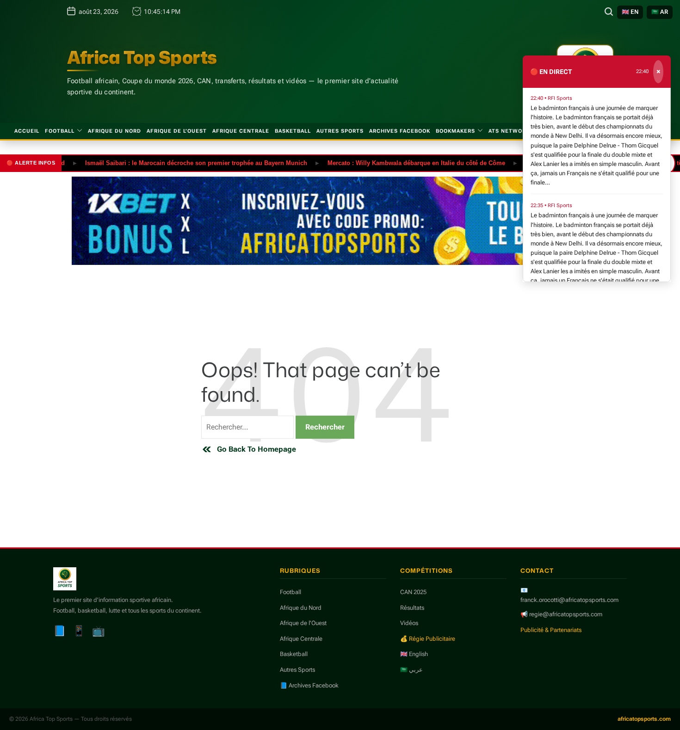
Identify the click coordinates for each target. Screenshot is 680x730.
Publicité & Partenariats (550, 629)
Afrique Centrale (240, 131)
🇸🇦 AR (659, 11)
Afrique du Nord (114, 131)
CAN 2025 (413, 592)
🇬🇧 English (414, 653)
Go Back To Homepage (256, 449)
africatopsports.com (644, 719)
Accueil (26, 131)
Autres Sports (340, 131)
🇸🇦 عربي (411, 669)
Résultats (412, 607)
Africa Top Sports (142, 57)
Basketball (293, 131)
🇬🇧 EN (630, 11)
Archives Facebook (399, 131)
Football (59, 131)
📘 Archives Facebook (309, 685)
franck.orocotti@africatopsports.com (569, 599)
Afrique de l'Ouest (303, 623)
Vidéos (409, 623)
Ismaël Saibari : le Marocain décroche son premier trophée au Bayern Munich (182, 162)
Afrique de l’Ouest (177, 131)
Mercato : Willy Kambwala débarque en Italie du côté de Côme (402, 162)
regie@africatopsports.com (565, 614)
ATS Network (509, 131)
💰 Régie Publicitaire (427, 638)
